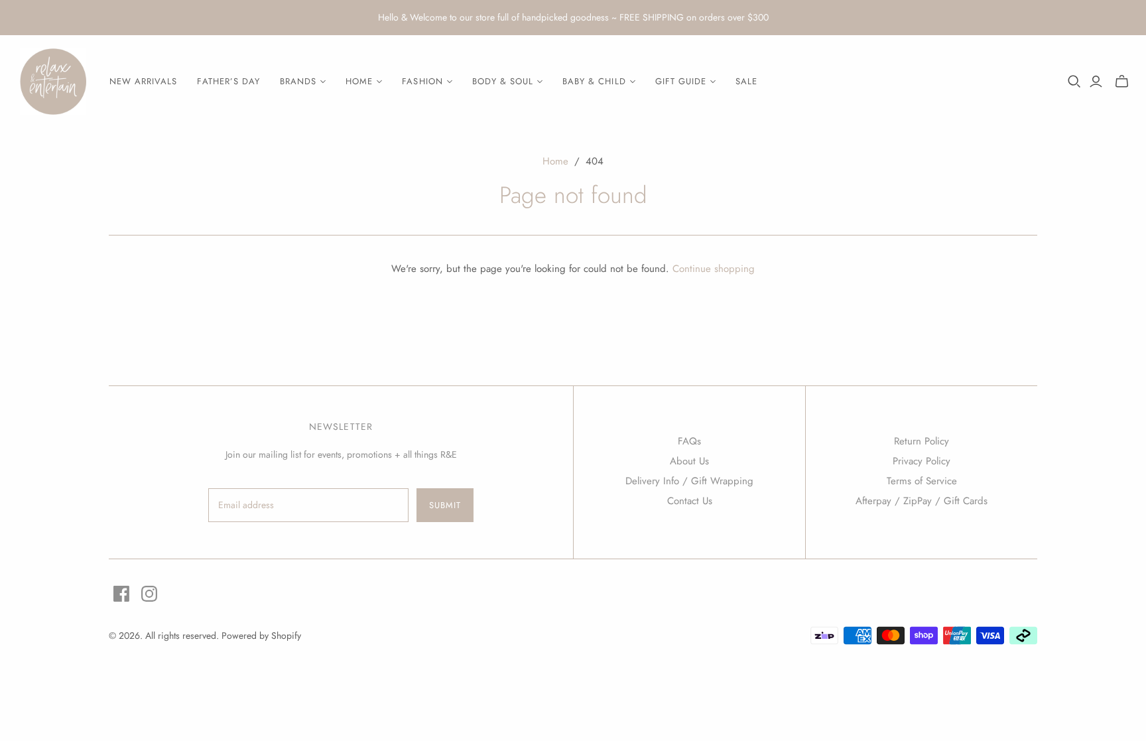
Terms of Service (922, 481)
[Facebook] (121, 594)
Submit (445, 505)
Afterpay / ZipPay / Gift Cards (921, 501)
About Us (689, 461)
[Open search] (1074, 81)
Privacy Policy (921, 461)
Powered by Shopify (261, 635)
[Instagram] (149, 594)
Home (555, 161)
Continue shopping (713, 268)
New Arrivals (143, 81)
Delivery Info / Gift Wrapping (689, 481)
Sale (746, 81)
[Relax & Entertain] (53, 81)
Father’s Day (228, 81)
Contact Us (689, 501)
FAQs (689, 441)
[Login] (1096, 81)
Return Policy (921, 441)
